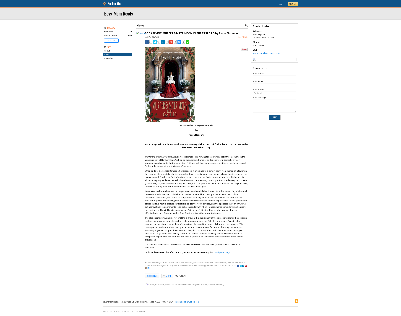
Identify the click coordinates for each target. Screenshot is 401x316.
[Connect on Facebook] (238, 266)
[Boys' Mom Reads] (254, 59)
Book (152, 284)
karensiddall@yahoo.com (187, 301)
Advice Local (108, 311)
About (107, 50)
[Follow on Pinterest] (246, 266)
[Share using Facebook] (147, 43)
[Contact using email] (148, 268)
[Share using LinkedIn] (163, 43)
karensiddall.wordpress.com (266, 53)
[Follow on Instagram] (146, 268)
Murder (204, 284)
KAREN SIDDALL (152, 37)
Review (211, 284)
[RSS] (296, 301)
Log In (281, 4)
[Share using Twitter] (155, 43)
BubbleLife (114, 3)
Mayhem (196, 284)
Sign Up (293, 4)
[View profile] (141, 33)
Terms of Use (140, 311)
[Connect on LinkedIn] (243, 266)
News (106, 54)
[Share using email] (179, 43)
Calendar (108, 58)
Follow (111, 40)
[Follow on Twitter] (241, 266)
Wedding (220, 284)
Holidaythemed (185, 284)
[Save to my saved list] (187, 43)
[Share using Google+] (171, 43)
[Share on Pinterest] (244, 50)
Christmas (159, 284)
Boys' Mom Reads (118, 13)
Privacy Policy (127, 311)
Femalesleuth (171, 284)
